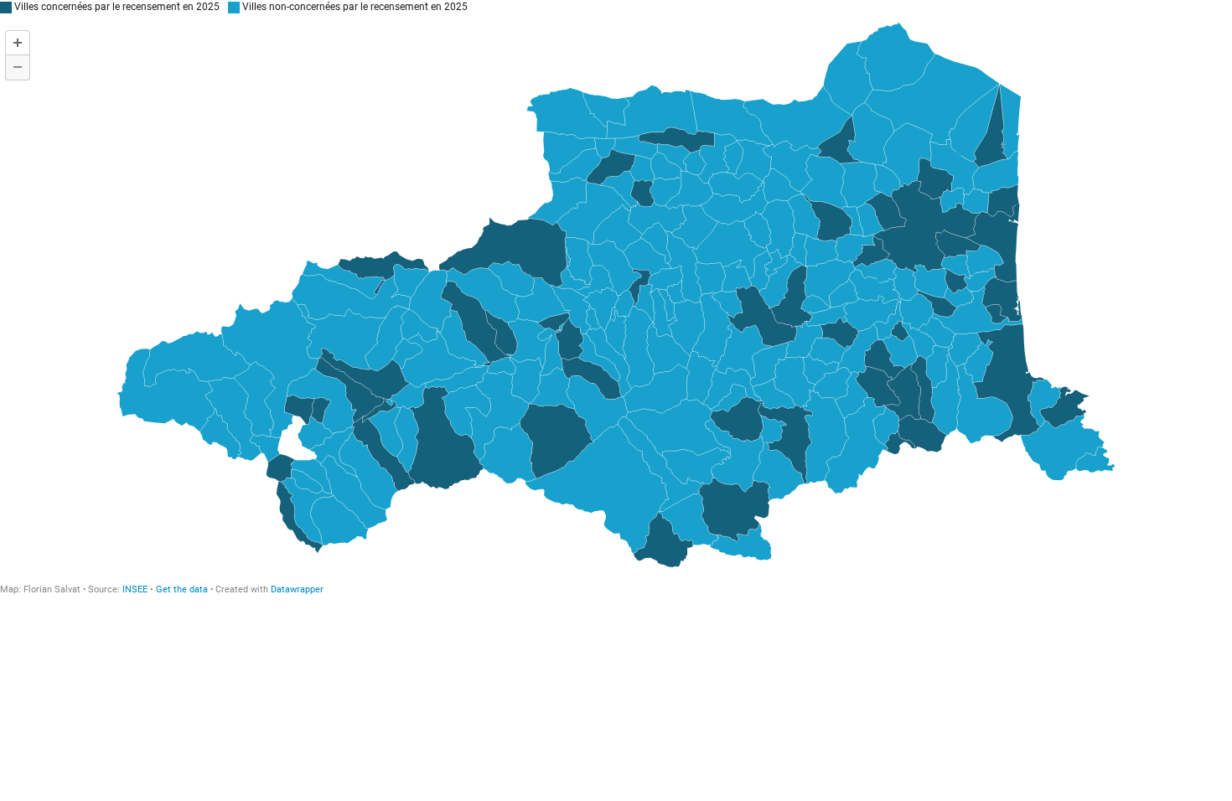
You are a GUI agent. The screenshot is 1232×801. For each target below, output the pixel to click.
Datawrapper (297, 589)
